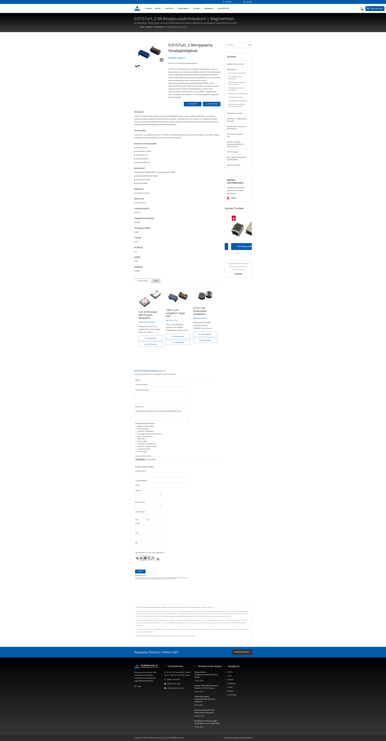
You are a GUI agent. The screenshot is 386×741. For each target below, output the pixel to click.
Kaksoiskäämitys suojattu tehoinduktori (236, 89)
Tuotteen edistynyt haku (235, 64)
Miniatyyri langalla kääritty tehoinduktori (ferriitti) (236, 105)
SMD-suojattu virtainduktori (237, 73)
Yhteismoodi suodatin (234, 113)
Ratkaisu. (209, 8)
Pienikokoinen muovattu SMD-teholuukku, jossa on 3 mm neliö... (208, 722)
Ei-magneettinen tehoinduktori (176, 27)
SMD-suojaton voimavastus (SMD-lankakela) (237, 83)
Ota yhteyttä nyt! (242, 652)
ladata (233, 198)
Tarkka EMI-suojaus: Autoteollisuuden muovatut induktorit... (205, 699)
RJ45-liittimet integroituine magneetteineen (236, 158)
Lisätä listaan (212, 104)
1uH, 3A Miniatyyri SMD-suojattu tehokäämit (148, 314)
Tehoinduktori (159, 27)
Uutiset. (197, 8)
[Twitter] (137, 686)
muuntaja (176, 635)
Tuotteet (169, 8)
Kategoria (149, 27)
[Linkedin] (140, 686)
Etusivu (148, 8)
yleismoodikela (169, 635)
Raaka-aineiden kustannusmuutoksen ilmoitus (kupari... (206, 674)
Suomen (249, 2)
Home (142, 27)
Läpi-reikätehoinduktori (235, 97)
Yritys (158, 8)
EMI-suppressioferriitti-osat (235, 135)
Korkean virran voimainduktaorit (238, 93)
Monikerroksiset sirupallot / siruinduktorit (237, 128)
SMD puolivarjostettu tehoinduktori (235, 78)
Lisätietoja (238, 274)
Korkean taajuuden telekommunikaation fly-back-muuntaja (235, 144)
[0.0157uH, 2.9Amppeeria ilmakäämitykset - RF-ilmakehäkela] (161, 59)
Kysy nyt (193, 104)
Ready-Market (247, 738)
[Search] (250, 45)
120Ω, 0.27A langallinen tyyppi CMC (175, 313)
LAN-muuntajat (232, 152)
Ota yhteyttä (223, 8)
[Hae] (223, 2)
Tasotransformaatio (233, 165)
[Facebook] (135, 686)
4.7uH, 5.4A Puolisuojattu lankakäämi (200, 310)
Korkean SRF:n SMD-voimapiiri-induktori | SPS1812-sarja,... (206, 686)
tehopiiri (162, 635)
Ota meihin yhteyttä (190, 635)
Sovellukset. (183, 8)
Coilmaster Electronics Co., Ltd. (158, 738)
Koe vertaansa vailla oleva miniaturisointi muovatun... (205, 711)
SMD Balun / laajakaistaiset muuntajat (237, 120)
